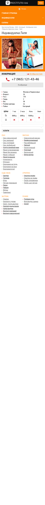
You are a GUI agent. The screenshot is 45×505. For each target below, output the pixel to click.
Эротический (28, 152)
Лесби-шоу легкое (30, 183)
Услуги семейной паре (11, 147)
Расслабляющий (30, 143)
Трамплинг (7, 192)
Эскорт (26, 204)
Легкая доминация (10, 183)
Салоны (5, 22)
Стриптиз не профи (30, 178)
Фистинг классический (11, 213)
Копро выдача (8, 208)
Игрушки (6, 162)
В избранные (22, 85)
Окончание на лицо (10, 166)
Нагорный (22, 27)
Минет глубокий (9, 155)
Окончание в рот (9, 169)
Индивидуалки (8, 18)
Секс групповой (8, 143)
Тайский (27, 145)
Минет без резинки (10, 152)
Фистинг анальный (9, 211)
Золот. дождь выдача (10, 204)
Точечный (27, 150)
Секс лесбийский (9, 145)
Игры (5, 180)
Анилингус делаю (9, 201)
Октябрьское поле (31, 27)
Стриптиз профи (29, 176)
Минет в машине (9, 157)
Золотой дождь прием (11, 206)
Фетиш (5, 190)
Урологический (29, 147)
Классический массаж (32, 138)
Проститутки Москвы (8, 27)
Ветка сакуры (28, 155)
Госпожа (6, 178)
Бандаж (6, 176)
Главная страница (9, 13)
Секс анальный (8, 140)
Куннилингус (7, 159)
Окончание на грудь (10, 164)
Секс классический (10, 138)
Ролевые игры (29, 199)
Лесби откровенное (31, 180)
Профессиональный (31, 140)
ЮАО (16, 27)
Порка (5, 185)
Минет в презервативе (11, 150)
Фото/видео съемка (31, 201)
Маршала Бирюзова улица (10, 29)
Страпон (6, 199)
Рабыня (6, 187)
